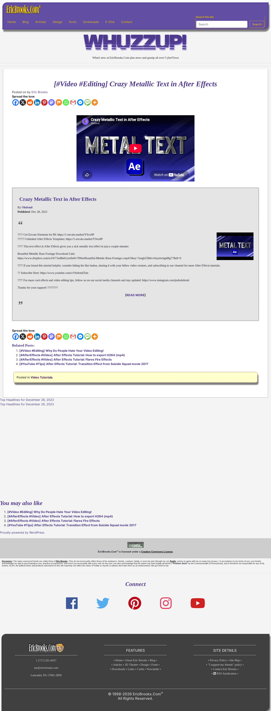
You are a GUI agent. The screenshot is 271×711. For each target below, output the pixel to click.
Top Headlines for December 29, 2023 (27, 404)
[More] (94, 102)
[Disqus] (135, 452)
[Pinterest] (44, 102)
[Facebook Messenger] (80, 102)
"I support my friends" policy (225, 664)
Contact (126, 22)
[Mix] (58, 102)
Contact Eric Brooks (225, 669)
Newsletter (153, 669)
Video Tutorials (42, 377)
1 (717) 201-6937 (46, 660)
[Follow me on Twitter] (102, 603)
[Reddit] (30, 102)
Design (57, 22)
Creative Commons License (157, 551)
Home (12, 22)
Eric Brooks (40, 92)
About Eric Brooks (136, 660)
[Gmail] (73, 102)
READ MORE (135, 295)
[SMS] (87, 102)
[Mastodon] (51, 102)
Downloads (91, 22)
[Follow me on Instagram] (165, 603)
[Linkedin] (37, 102)
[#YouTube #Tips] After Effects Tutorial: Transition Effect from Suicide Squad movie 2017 (83, 364)
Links (131, 669)
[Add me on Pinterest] (134, 603)
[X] (23, 102)
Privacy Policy (218, 660)
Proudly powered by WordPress (22, 532)
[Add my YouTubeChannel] (197, 603)
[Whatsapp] (66, 102)
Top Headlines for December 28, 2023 (27, 400)
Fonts (73, 22)
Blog (25, 22)
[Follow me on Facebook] (71, 603)
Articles (40, 22)
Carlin (140, 669)
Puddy (173, 561)
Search (257, 24)
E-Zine (109, 22)
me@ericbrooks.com (46, 667)
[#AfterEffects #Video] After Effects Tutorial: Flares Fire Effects (65, 359)
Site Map (234, 660)
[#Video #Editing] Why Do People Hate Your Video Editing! (61, 350)
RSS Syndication (226, 673)
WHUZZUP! (135, 43)
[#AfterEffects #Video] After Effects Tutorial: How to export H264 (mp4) (72, 355)
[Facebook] (15, 102)
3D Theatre (131, 664)
